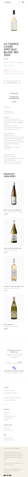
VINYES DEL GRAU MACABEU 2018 (12, 248)
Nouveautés (8, 71)
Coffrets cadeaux (8, 418)
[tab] (14, 93)
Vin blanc (20, 73)
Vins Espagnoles (13, 250)
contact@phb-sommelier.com (11, 393)
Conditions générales (9, 440)
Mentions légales (8, 438)
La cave (13, 69)
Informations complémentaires (14, 97)
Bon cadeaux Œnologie (9, 416)
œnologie (6, 420)
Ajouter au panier (12, 82)
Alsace (5, 211)
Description (14, 93)
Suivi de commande (8, 430)
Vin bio (12, 73)
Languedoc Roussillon (9, 288)
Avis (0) (14, 101)
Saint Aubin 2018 (8, 324)
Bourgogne (6, 326)
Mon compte (7, 428)
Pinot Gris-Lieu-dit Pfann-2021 (12, 210)
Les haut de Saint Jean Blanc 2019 (14, 286)
